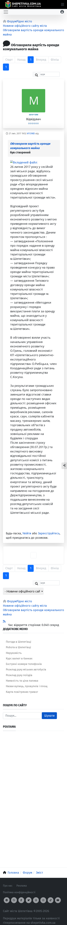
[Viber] (14, 900)
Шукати (49, 715)
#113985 (31, 133)
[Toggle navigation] (6, 12)
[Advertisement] (33, 767)
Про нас (8, 885)
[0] (24, 162)
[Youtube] (58, 900)
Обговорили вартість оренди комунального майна (30, 146)
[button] (62, 4)
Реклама (21, 885)
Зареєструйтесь (49, 533)
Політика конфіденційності (19, 892)
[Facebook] (21, 900)
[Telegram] (7, 900)
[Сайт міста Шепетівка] (23, 4)
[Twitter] (29, 900)
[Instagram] (43, 900)
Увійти (26, 533)
